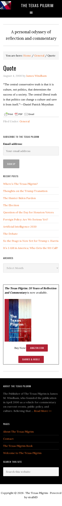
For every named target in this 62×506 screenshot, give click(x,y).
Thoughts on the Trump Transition (25, 191)
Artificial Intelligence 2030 (20, 226)
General (25, 121)
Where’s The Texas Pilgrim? (20, 183)
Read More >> (43, 411)
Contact (8, 438)
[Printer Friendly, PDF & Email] (19, 114)
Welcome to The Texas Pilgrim (22, 453)
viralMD (33, 497)
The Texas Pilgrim (37, 5)
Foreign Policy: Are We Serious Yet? (25, 219)
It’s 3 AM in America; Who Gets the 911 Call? (30, 248)
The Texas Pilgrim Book (18, 445)
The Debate (10, 233)
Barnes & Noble (31, 359)
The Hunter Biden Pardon (19, 198)
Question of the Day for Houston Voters (28, 212)
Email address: (12, 144)
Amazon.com (37, 348)
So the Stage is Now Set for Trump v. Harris (31, 240)
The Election (11, 205)
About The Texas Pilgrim (18, 431)
